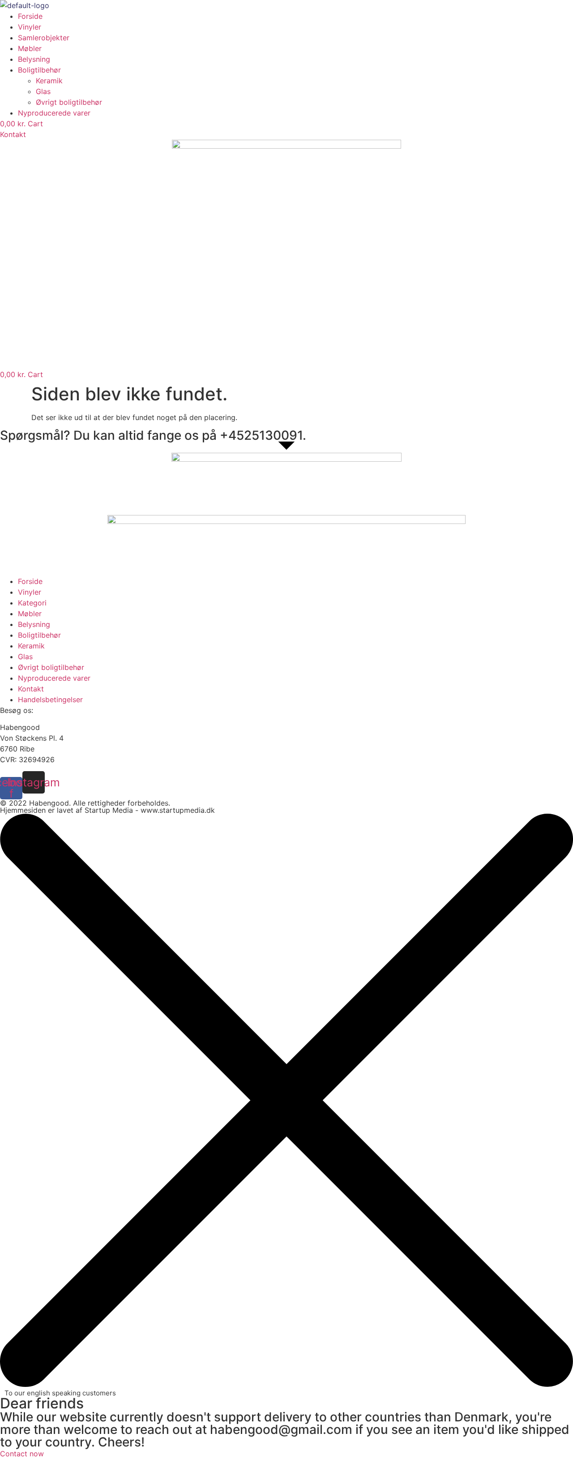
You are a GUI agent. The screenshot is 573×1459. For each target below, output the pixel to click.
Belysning (34, 59)
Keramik (49, 80)
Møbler (30, 48)
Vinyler (29, 26)
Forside (30, 16)
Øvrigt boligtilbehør (69, 102)
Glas (43, 91)
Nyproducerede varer (54, 112)
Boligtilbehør (39, 69)
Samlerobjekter (43, 37)
